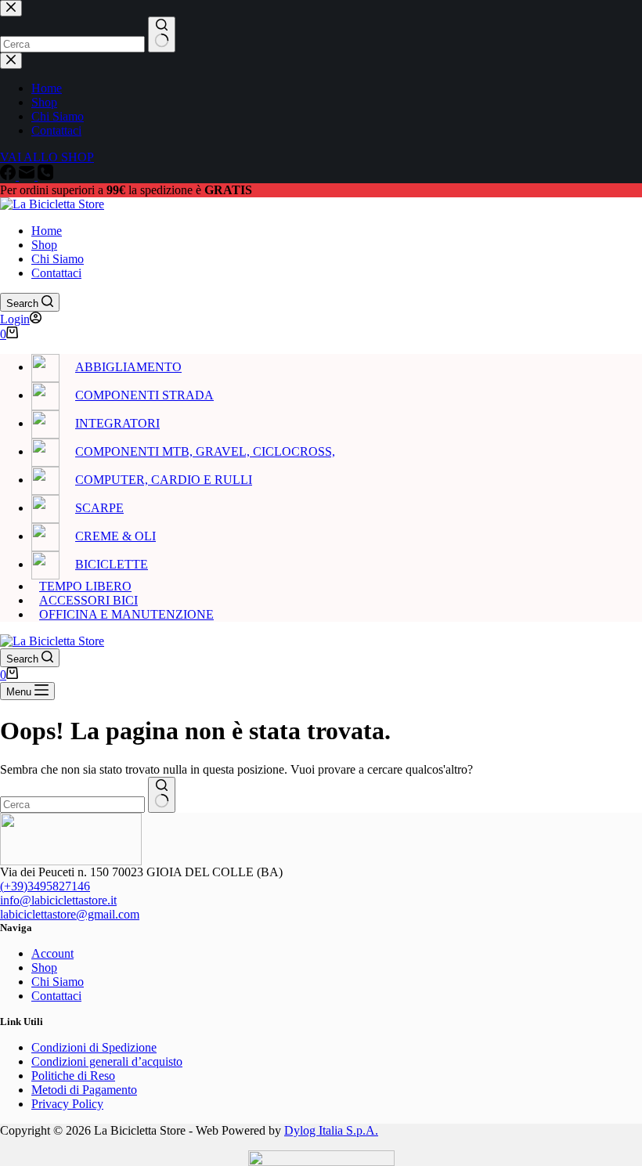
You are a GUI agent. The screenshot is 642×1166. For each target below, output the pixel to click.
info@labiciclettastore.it (58, 900)
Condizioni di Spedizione (94, 1047)
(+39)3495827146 (45, 886)
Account (52, 953)
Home (46, 230)
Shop (44, 244)
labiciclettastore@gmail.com (69, 914)
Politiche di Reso (73, 1075)
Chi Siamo (57, 258)
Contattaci (56, 273)
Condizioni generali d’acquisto (106, 1061)
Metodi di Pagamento (84, 1089)
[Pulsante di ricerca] (161, 795)
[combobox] (72, 804)
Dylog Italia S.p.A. (331, 1130)
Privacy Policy (67, 1103)
